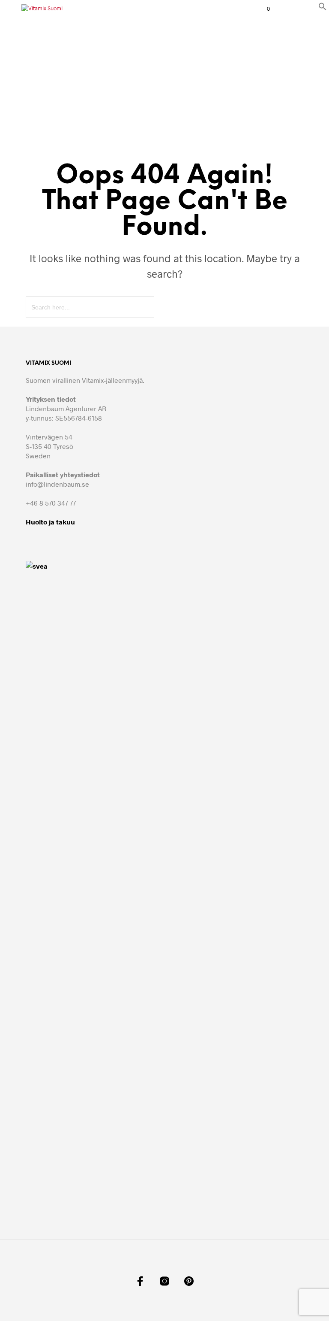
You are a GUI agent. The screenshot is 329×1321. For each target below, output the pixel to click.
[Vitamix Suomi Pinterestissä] (189, 1281)
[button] (322, 8)
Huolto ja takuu (50, 522)
